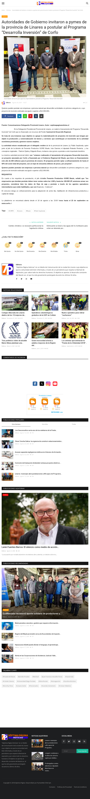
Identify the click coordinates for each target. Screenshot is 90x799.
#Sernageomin (55, 681)
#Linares (19, 211)
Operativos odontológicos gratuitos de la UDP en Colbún (44, 314)
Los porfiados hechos (12, 547)
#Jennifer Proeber (23, 677)
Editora (8, 103)
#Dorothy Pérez (8, 686)
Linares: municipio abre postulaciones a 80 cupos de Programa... (38, 474)
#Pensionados (33, 686)
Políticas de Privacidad (64, 787)
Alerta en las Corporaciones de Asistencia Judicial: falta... (36, 656)
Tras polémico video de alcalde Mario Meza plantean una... (14, 342)
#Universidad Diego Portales (26, 681)
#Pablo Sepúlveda (39, 211)
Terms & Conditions (80, 787)
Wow (77, 251)
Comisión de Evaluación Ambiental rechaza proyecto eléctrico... (38, 463)
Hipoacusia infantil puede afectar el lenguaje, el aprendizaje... (37, 645)
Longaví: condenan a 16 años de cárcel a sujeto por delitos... (51, 755)
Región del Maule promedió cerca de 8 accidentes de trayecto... (38, 634)
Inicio (3, 10)
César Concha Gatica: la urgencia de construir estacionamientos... (39, 441)
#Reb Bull (35, 677)
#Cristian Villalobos (65, 686)
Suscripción (82, 751)
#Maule (28, 211)
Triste (66, 251)
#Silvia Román (43, 681)
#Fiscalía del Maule (9, 677)
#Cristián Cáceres (8, 681)
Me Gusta (7, 251)
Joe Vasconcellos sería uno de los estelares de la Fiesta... (36, 430)
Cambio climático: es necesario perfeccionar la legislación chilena (25, 227)
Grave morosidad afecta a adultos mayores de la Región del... (44, 343)
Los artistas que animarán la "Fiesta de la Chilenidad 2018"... (74, 342)
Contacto (52, 787)
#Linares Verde (21, 686)
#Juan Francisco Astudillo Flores (52, 677)
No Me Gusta (19, 251)
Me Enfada (54, 251)
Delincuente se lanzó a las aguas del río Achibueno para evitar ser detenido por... (67, 227)
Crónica (8, 10)
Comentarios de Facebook (14, 357)
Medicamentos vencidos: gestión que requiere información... (37, 623)
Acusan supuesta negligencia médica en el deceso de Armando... (38, 452)
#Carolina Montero (69, 681)
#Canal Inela (69, 677)
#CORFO (11, 211)
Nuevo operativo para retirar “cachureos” (73, 314)
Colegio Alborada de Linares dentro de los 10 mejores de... (14, 314)
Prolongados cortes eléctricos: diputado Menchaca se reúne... (51, 767)
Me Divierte (42, 251)
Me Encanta (30, 251)
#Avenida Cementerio (48, 686)
